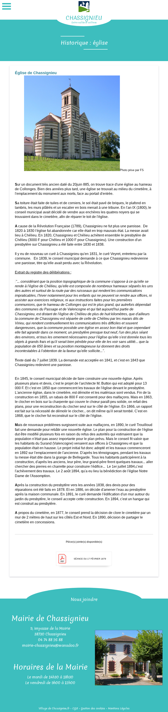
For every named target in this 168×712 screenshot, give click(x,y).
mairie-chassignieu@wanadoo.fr (50, 645)
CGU (75, 708)
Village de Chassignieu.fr (54, 708)
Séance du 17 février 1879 (90, 559)
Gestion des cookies (93, 708)
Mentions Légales (119, 708)
